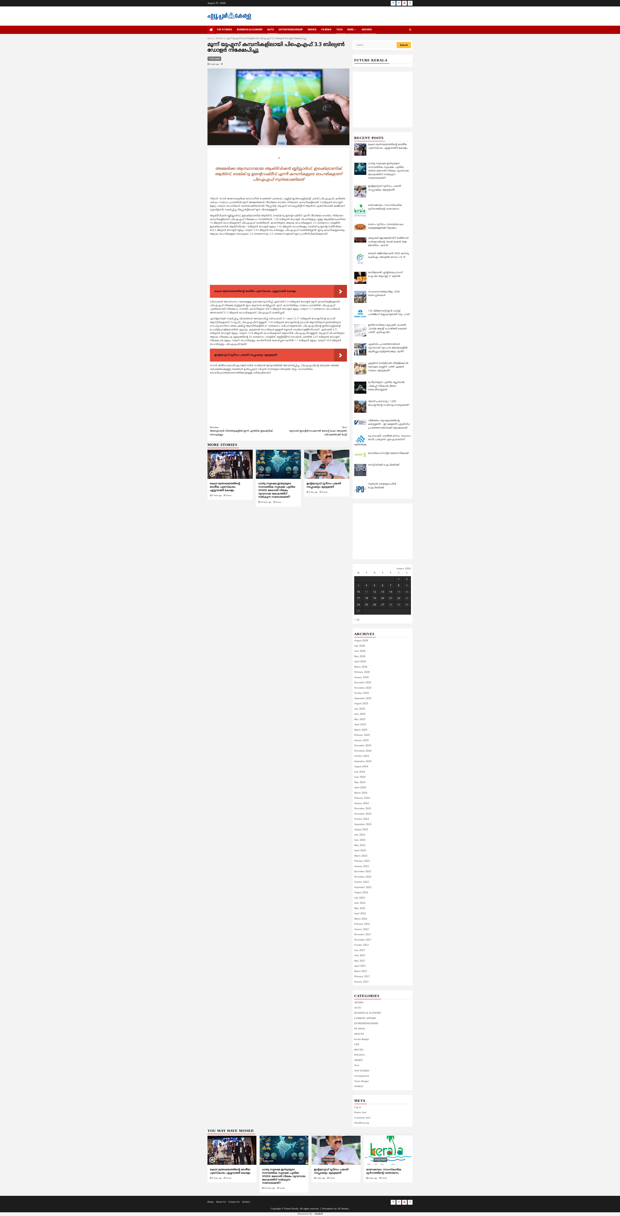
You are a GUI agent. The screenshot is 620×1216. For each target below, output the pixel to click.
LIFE (356, 1044)
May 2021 (359, 960)
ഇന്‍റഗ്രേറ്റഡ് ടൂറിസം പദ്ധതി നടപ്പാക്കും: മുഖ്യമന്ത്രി (324, 485)
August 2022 (361, 892)
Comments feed (362, 1117)
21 (390, 598)
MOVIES (312, 29)
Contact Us (234, 1202)
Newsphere (327, 1208)
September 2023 (363, 824)
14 (390, 592)
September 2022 (363, 887)
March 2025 (360, 730)
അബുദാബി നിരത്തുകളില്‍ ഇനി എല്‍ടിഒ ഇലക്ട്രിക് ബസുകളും (241, 431)
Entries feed (360, 1112)
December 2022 (362, 871)
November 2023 (363, 814)
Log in (357, 1107)
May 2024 (359, 782)
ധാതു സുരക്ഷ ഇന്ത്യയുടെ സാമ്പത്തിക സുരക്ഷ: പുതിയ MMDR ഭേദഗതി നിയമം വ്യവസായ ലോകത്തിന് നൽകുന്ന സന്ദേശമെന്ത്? (276, 490)
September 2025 (363, 698)
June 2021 (360, 955)
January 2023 (361, 866)
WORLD (358, 1086)
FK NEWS (326, 29)
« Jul (356, 619)
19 (374, 598)
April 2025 (360, 724)
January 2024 (361, 803)
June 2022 (360, 903)
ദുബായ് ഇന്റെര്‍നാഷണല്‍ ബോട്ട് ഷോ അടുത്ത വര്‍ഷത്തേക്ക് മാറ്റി (318, 431)
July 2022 (359, 897)
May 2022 (359, 908)
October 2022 (361, 882)
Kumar (229, 495)
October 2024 (361, 756)
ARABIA (359, 1002)
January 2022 (361, 929)
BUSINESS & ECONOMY (250, 29)
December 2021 (362, 934)
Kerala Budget (361, 1039)
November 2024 (363, 751)
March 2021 (360, 971)
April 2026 (360, 661)
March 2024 (360, 793)
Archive (367, 29)
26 (374, 604)
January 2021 (361, 981)
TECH (339, 29)
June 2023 (360, 840)
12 (374, 592)
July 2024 (359, 772)
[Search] (410, 30)
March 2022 (360, 918)
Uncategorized (361, 1076)
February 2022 (362, 924)
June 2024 (360, 777)
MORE (350, 29)
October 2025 (361, 693)
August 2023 (361, 829)
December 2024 (362, 745)
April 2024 (360, 787)
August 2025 (361, 703)
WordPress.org (361, 1123)
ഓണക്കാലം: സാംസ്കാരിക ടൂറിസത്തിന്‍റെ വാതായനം (383, 1171)
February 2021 (362, 976)
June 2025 (360, 714)
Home (210, 1202)
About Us (221, 1202)
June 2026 (360, 651)
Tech (356, 1065)
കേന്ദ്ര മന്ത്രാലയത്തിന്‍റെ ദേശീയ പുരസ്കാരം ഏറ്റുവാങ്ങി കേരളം (225, 487)
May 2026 (359, 656)
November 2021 (363, 939)
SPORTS (358, 1060)
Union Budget (361, 1081)
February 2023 (362, 861)
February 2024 (362, 798)
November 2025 (363, 688)
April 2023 (360, 850)
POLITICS (359, 1055)
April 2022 (360, 913)
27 (382, 604)
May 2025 (359, 719)
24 (358, 604)
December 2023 (362, 808)
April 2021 (360, 966)
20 (382, 598)
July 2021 (359, 950)
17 (358, 598)
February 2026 (362, 672)
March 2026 (360, 667)
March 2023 (360, 855)
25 (366, 604)
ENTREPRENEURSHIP (291, 29)
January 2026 (361, 677)
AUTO (270, 29)
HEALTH (359, 1034)
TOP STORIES (224, 29)
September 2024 (363, 761)
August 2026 (361, 640)
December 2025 (362, 682)
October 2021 (361, 945)
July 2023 (359, 835)
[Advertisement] (278, 261)
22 (398, 598)
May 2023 (359, 845)
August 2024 (361, 766)
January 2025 (361, 740)
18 (366, 598)
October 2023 (361, 819)
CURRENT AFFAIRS (365, 1018)
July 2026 (359, 646)
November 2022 (363, 876)
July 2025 (359, 709)
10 (358, 592)
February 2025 (362, 735)
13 (382, 592)
